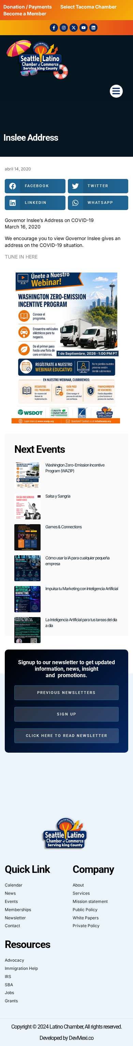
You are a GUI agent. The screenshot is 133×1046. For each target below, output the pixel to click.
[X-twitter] (74, 28)
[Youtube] (83, 28)
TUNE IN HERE (21, 257)
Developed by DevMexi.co (66, 1038)
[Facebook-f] (54, 28)
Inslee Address (30, 138)
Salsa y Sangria (57, 496)
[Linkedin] (93, 28)
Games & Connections (63, 526)
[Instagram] (64, 28)
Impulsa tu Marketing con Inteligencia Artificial (81, 588)
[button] (116, 91)
